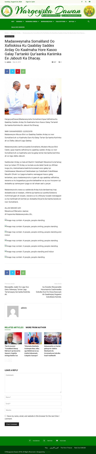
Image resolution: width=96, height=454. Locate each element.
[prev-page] (6, 360)
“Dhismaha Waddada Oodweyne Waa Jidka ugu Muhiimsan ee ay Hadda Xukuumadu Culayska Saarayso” (31, 350)
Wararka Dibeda (31, 21)
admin (9, 62)
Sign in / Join (30, 2)
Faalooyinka (60, 21)
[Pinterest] (17, 71)
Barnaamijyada (46, 21)
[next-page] (9, 360)
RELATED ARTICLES (14, 327)
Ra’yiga (71, 21)
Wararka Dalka (16, 33)
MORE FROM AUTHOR (36, 327)
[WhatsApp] (23, 71)
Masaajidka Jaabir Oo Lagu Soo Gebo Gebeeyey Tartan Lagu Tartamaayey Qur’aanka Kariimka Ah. (17, 290)
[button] (88, 21)
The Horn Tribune (66, 448)
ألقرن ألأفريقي (54, 448)
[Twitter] (85, 1)
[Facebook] (82, 1)
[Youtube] (89, 1)
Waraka (19, 21)
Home (7, 33)
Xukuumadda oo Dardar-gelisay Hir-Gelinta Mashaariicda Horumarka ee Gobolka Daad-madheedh (52, 350)
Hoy (12, 21)
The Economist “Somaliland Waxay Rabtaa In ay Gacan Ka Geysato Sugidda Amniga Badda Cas (12, 350)
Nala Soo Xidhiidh (17, 27)
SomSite (47, 452)
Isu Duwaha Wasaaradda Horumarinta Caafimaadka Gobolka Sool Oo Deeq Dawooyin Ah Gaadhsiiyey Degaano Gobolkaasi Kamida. (48, 292)
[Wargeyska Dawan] (48, 11)
